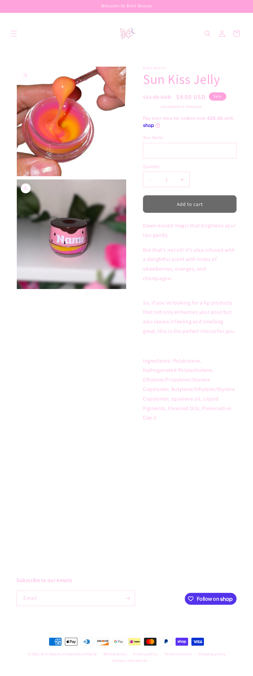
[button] (14, 33)
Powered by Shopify (80, 654)
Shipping (151, 106)
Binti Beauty (51, 654)
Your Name (153, 137)
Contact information (130, 660)
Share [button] (156, 497)
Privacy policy (145, 654)
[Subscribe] (127, 598)
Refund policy (115, 654)
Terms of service (178, 654)
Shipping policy (212, 654)
